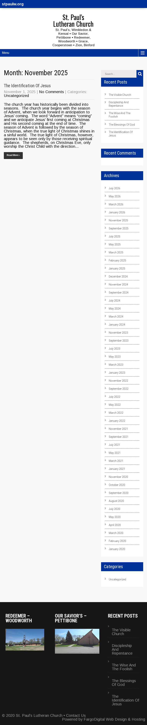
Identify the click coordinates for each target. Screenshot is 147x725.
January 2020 (117, 549)
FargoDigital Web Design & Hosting (114, 719)
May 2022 (115, 404)
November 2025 (118, 220)
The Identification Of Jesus (27, 85)
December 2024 (118, 276)
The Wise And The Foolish (119, 115)
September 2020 (118, 492)
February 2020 (117, 541)
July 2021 (114, 444)
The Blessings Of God (122, 124)
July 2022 (114, 396)
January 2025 (117, 268)
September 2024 (118, 292)
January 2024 (117, 324)
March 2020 (116, 533)
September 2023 (118, 340)
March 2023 (116, 364)
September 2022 (118, 388)
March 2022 (116, 412)
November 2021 (118, 428)
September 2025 (118, 228)
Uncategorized (16, 96)
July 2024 (114, 300)
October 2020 (117, 484)
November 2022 (118, 380)
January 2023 (117, 372)
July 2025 (114, 236)
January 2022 (117, 420)
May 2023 (115, 356)
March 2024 (116, 316)
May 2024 (115, 308)
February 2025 (117, 260)
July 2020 (114, 508)
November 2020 (118, 476)
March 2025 (116, 252)
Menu (5, 52)
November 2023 (118, 332)
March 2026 (116, 204)
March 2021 (116, 460)
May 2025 (115, 244)
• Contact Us (74, 715)
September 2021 (118, 436)
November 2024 (118, 284)
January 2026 (117, 212)
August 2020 (116, 500)
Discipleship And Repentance (119, 104)
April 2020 (115, 525)
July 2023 (114, 348)
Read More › (13, 155)
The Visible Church (120, 94)
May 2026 (115, 196)
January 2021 (117, 468)
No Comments (51, 92)
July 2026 (114, 188)
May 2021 (115, 452)
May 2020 (115, 517)
